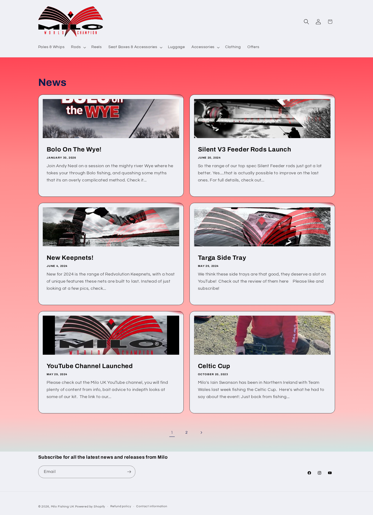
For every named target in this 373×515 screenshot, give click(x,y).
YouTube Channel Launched (89, 366)
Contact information (151, 506)
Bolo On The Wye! (74, 149)
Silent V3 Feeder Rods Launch (244, 149)
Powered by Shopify (90, 506)
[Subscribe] (129, 472)
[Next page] (201, 433)
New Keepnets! (69, 257)
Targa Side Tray (222, 257)
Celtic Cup (214, 366)
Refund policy (120, 506)
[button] (78, 47)
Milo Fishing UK (62, 506)
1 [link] (172, 432)
